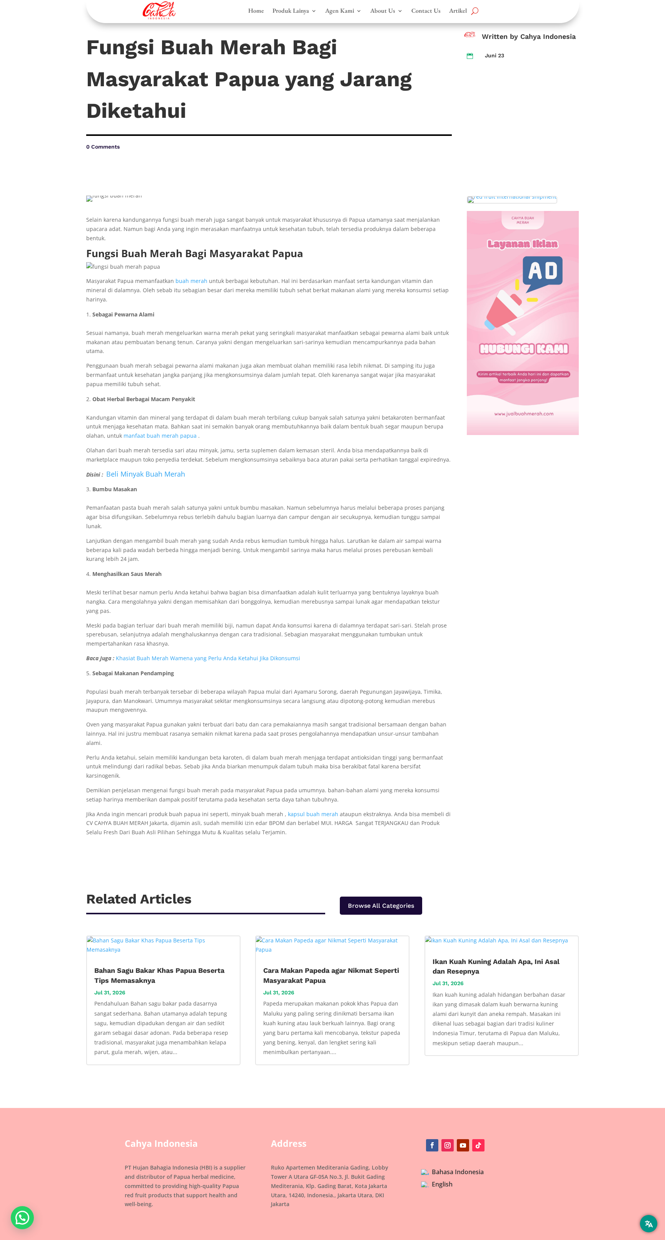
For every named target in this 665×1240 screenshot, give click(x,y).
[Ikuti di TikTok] (478, 1145)
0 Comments (103, 147)
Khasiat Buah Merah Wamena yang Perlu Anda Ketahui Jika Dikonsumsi (208, 658)
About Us (382, 11)
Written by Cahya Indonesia (529, 36)
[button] (22, 1217)
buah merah (191, 280)
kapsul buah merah (313, 814)
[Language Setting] (648, 1223)
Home (256, 11)
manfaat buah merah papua (160, 435)
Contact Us (426, 11)
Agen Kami (339, 11)
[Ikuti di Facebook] (432, 1145)
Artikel (458, 11)
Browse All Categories (381, 905)
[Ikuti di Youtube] (463, 1145)
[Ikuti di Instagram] (447, 1145)
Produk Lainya (290, 11)
